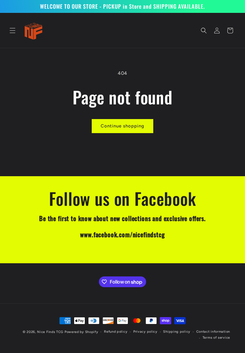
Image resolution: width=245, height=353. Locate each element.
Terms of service (216, 338)
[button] (12, 30)
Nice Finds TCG (50, 332)
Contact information (213, 332)
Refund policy (115, 332)
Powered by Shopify (81, 332)
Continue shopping (122, 126)
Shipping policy (176, 332)
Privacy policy (145, 332)
